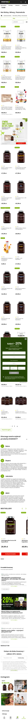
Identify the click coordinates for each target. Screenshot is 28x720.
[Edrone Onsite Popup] (14, 360)
